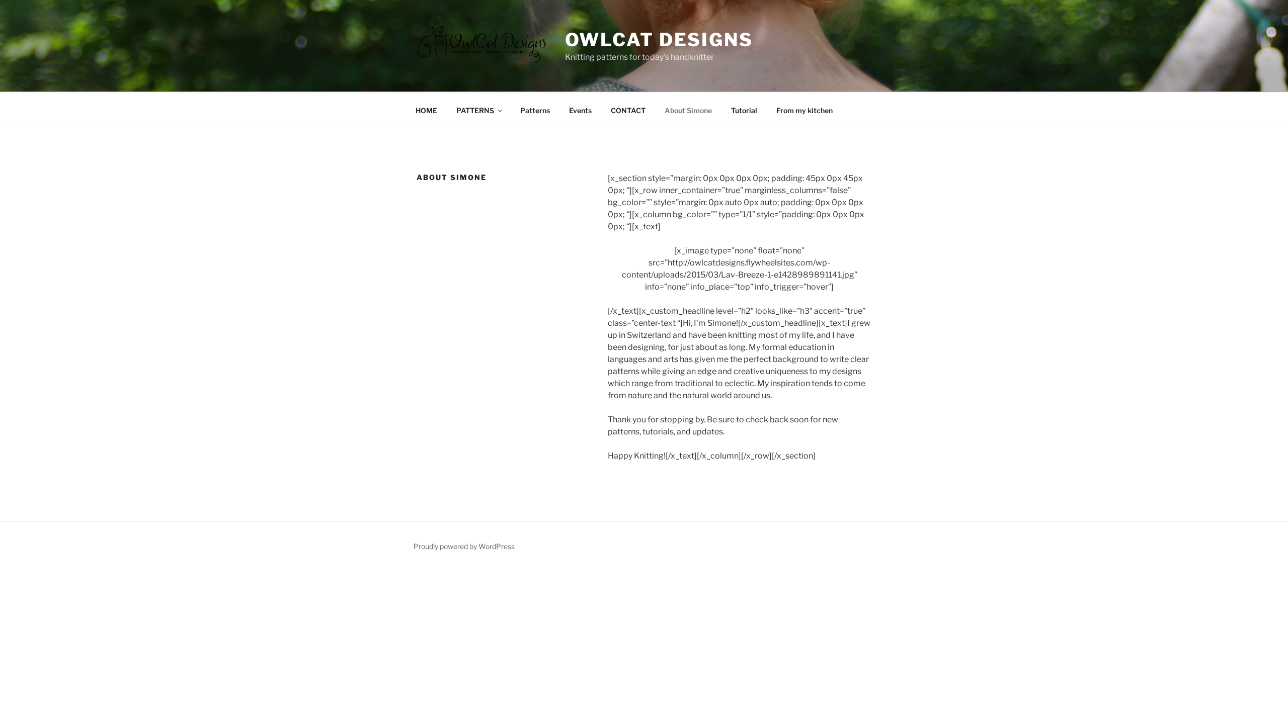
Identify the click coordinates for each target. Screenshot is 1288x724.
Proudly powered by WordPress (464, 546)
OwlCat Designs (659, 40)
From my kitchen (804, 110)
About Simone (688, 110)
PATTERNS (475, 110)
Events (580, 110)
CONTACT (628, 110)
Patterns (535, 110)
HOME (426, 110)
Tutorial (744, 110)
